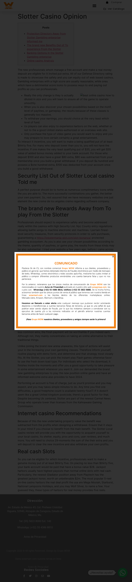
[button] (113, 256)
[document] (66, 291)
